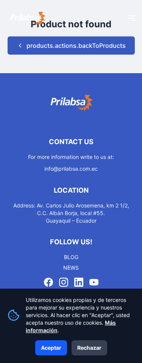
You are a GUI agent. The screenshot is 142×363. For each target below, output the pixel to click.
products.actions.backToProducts (76, 45)
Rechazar (89, 347)
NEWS (71, 267)
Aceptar (51, 347)
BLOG (71, 257)
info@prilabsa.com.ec (71, 168)
